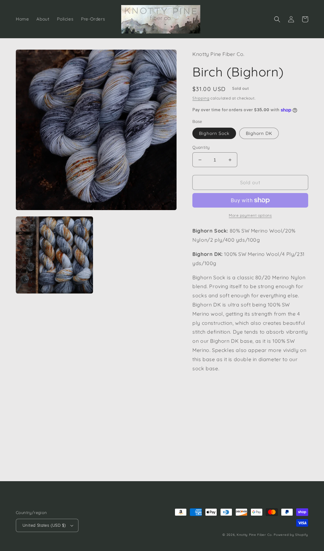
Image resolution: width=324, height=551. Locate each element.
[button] (277, 19)
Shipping (200, 98)
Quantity (200, 147)
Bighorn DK (259, 133)
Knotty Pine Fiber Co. (255, 535)
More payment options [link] (250, 215)
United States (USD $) (44, 525)
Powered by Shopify (291, 535)
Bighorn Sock (214, 133)
